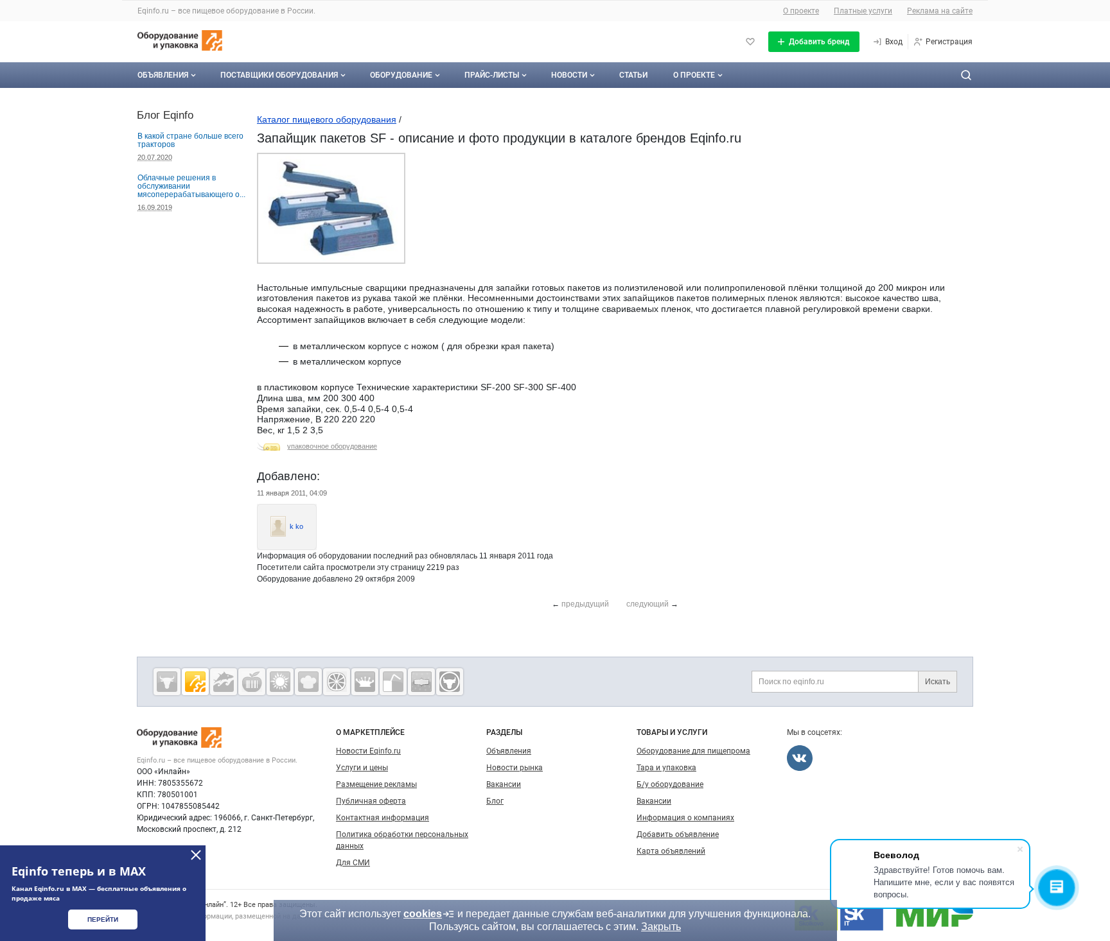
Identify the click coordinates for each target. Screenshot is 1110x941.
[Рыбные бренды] (223, 681)
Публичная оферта (371, 801)
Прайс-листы (491, 75)
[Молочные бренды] (365, 681)
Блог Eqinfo (165, 114)
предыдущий (585, 604)
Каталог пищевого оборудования (326, 119)
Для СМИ (353, 862)
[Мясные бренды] (167, 681)
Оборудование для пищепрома (693, 751)
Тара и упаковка (666, 767)
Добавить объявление (678, 834)
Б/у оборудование (670, 784)
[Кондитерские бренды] (308, 681)
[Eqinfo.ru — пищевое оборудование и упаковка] (195, 681)
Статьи (633, 75)
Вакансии (503, 784)
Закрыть (661, 926)
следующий (647, 604)
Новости (569, 75)
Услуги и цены (362, 767)
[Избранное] (750, 42)
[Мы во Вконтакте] (800, 758)
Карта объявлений (671, 851)
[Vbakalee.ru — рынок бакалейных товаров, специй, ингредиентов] (421, 681)
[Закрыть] (195, 855)
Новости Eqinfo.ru (368, 751)
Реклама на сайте (940, 10)
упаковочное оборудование (332, 446)
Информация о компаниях (685, 817)
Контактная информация (382, 817)
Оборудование (401, 75)
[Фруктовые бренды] (336, 681)
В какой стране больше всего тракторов (190, 140)
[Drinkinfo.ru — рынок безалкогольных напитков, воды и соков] (393, 681)
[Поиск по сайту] (966, 75)
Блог (495, 801)
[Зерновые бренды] (280, 681)
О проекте (801, 10)
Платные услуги (863, 10)
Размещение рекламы (376, 784)
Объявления (162, 75)
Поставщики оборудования (279, 75)
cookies (422, 913)
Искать (937, 681)
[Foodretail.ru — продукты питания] (252, 681)
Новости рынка (514, 767)
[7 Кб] (331, 261)
